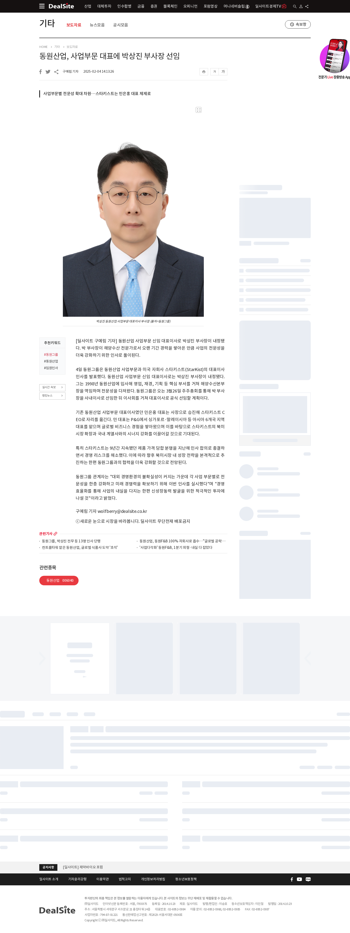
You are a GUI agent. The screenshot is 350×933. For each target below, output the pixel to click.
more (55, 533)
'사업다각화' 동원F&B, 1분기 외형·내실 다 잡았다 (176, 548)
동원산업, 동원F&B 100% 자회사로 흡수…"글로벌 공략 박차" (183, 541)
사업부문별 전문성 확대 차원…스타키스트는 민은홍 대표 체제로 (97, 93)
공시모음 (120, 25)
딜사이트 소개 (48, 879)
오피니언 (190, 6)
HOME (43, 47)
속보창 (301, 24)
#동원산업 (51, 361)
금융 (141, 6)
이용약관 (102, 879)
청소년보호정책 (186, 879)
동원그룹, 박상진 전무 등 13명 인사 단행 (71, 541)
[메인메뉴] (42, 6)
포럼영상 (211, 6)
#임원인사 (51, 368)
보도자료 (73, 25)
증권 (154, 6)
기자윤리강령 (77, 879)
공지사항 (48, 867)
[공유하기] (306, 6)
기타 (47, 23)
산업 (87, 6)
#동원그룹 (51, 354)
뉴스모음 (97, 25)
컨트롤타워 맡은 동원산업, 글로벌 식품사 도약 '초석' (80, 548)
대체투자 (104, 6)
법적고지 (125, 879)
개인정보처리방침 (153, 879)
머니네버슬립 (234, 6)
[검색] (295, 6)
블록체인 (170, 6)
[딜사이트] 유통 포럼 (78, 867)
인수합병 (124, 6)
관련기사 (45, 533)
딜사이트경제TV (268, 6)
